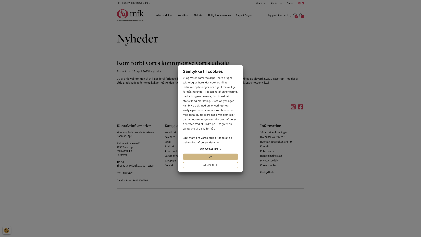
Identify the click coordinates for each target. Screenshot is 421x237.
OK (210, 156)
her (217, 142)
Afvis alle (210, 165)
